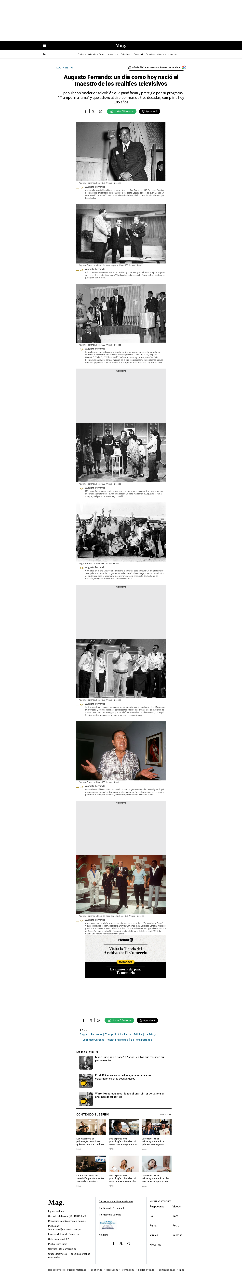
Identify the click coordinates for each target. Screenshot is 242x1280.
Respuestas (157, 1206)
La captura (172, 54)
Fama (153, 1225)
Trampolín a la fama (118, 1034)
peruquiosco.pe (167, 1270)
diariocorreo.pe (146, 1270)
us (151, 1216)
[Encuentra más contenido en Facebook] (85, 111)
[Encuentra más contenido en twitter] (93, 111)
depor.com (112, 1270)
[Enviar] (45, 54)
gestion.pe (96, 1270)
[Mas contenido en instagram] (128, 1243)
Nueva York (113, 54)
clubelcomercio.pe (77, 1270)
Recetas (177, 1235)
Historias (155, 1244)
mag (181, 1270)
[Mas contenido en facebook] (113, 1243)
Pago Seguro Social (155, 54)
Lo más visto (87, 1052)
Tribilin (138, 1034)
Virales (154, 1235)
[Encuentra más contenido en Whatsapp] (100, 111)
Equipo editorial (56, 1211)
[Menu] (46, 45)
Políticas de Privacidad (111, 1208)
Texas (101, 54)
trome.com (128, 1270)
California (91, 54)
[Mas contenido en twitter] (121, 1243)
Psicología (126, 54)
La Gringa (151, 1034)
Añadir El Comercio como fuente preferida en (156, 67)
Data (175, 1216)
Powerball (138, 54)
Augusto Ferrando (91, 1034)
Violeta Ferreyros (117, 1039)
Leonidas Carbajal (93, 1039)
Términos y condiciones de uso (116, 1201)
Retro (176, 1225)
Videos (177, 1206)
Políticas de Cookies (110, 1214)
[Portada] (56, 1208)
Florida (81, 54)
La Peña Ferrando (141, 1039)
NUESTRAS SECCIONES (160, 1201)
